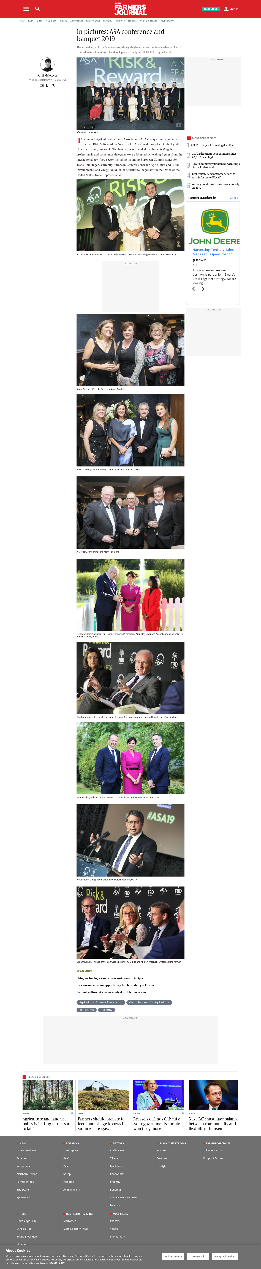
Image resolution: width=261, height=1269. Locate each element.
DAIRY (30, 21)
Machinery (116, 1166)
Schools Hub (24, 1228)
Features (162, 1150)
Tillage (114, 1158)
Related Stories (38, 1076)
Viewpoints (23, 1166)
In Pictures (86, 1010)
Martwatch (69, 1221)
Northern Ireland (27, 1174)
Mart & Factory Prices (76, 1228)
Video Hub (23, 1244)
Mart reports (70, 1150)
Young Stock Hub (27, 1236)
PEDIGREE (132, 21)
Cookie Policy (56, 1263)
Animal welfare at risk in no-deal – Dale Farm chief (112, 992)
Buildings (115, 1189)
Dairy (66, 1166)
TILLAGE (63, 21)
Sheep (67, 1174)
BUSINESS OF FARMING (79, 1213)
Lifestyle (161, 1166)
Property (115, 1181)
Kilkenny (106, 1010)
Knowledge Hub (26, 1221)
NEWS (26, 1113)
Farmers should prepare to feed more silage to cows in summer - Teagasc (102, 1124)
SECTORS (118, 1143)
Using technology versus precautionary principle (110, 978)
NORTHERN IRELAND (148, 21)
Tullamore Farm (212, 1150)
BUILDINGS (120, 21)
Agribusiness (118, 1150)
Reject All (198, 1256)
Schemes (22, 1158)
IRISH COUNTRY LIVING (172, 1143)
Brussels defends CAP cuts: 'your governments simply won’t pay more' (156, 1124)
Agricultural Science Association (100, 1002)
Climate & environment (124, 1197)
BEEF (22, 21)
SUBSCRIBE (211, 8)
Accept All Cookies (225, 1256)
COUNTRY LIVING (168, 21)
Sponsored (23, 1197)
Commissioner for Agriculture (149, 1002)
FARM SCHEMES (93, 21)
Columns (162, 1158)
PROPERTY (107, 21)
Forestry (115, 1205)
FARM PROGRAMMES (218, 1143)
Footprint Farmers (214, 1158)
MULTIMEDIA (120, 1213)
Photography (117, 1236)
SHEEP (39, 21)
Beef (66, 1158)
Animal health (71, 1189)
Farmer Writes (25, 1181)
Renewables (117, 1174)
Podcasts (115, 1221)
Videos (114, 1228)
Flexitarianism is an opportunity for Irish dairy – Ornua (115, 985)
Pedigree (68, 1181)
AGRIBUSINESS (76, 21)
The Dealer (23, 1189)
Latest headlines (26, 1150)
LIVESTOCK (72, 1143)
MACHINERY (51, 21)
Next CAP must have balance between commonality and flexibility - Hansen (213, 1124)
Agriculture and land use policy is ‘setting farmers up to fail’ (47, 1124)
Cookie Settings (173, 1256)
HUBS (23, 1213)
